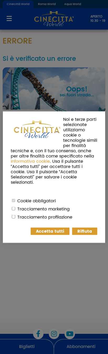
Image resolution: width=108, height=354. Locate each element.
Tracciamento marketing (43, 208)
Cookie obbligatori (36, 200)
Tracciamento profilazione (44, 217)
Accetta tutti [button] (50, 231)
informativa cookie (30, 161)
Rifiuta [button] (84, 231)
